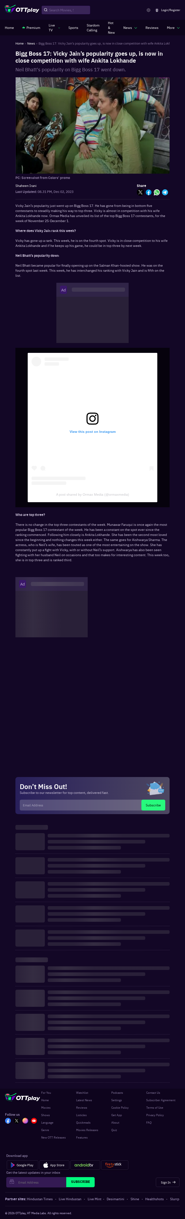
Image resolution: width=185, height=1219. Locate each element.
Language (47, 1122)
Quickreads (83, 1122)
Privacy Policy (155, 1115)
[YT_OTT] (34, 1121)
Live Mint (94, 1198)
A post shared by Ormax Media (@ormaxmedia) (92, 494)
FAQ (149, 1122)
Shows (45, 1115)
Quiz (114, 1130)
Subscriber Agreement (160, 1100)
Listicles (81, 1115)
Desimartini (115, 1198)
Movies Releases (87, 1130)
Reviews (81, 1107)
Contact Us (153, 1092)
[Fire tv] (114, 1165)
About (115, 1122)
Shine (135, 1198)
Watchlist (82, 1092)
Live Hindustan (70, 1198)
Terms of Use (154, 1107)
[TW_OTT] (17, 1121)
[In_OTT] (25, 1121)
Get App (116, 1115)
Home (45, 1100)
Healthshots (154, 1198)
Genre (45, 1130)
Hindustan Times (40, 1198)
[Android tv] (85, 1165)
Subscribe (153, 805)
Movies (46, 1107)
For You (46, 1092)
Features (82, 1137)
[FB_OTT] (8, 1121)
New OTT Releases (53, 1137)
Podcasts (117, 1092)
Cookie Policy (120, 1107)
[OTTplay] (22, 10)
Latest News (84, 1100)
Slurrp (174, 1198)
